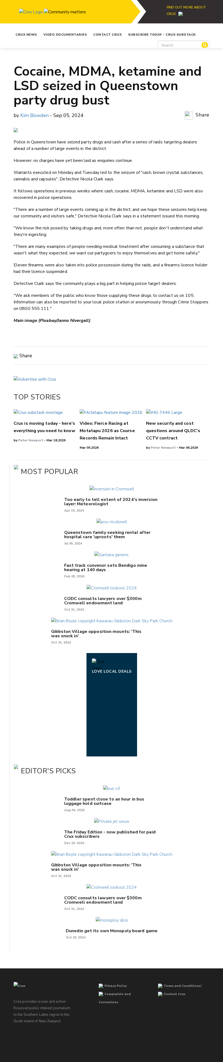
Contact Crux (107, 34)
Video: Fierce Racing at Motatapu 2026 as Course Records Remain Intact (107, 430)
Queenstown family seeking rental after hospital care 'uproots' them (107, 534)
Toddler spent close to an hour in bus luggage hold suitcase (104, 801)
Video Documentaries (65, 34)
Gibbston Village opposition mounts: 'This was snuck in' (96, 633)
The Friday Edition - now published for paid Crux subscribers (110, 834)
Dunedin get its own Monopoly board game (111, 931)
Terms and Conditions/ (183, 986)
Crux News (26, 34)
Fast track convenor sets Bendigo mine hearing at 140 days (105, 567)
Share (201, 115)
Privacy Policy (115, 986)
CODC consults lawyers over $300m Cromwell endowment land (103, 600)
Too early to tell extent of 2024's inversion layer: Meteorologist (110, 501)
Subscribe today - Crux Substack (162, 34)
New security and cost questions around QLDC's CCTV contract (173, 430)
